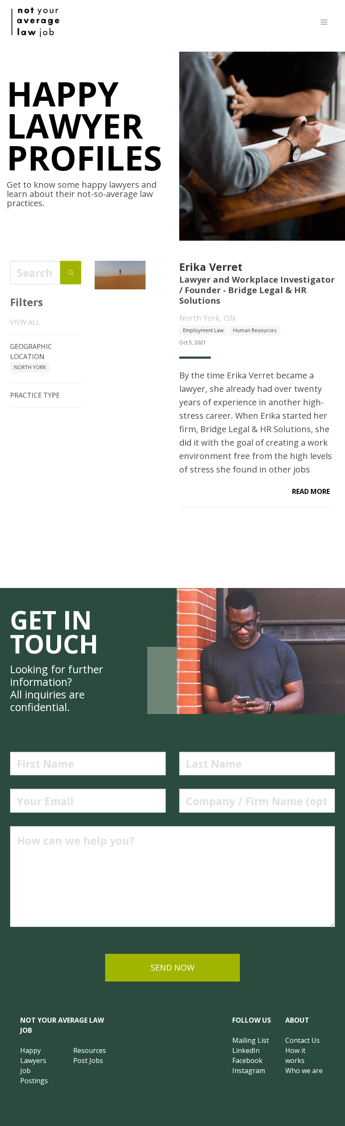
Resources (89, 1050)
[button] (324, 22)
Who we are (304, 1070)
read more (311, 491)
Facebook (247, 1060)
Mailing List (250, 1040)
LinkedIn (246, 1050)
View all (25, 322)
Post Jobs (88, 1060)
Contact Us (302, 1040)
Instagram (248, 1070)
